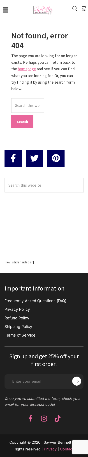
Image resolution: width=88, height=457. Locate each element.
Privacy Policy (17, 309)
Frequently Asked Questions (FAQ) (35, 301)
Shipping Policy (18, 326)
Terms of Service (20, 335)
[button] (30, 418)
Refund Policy (17, 318)
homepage (27, 68)
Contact (66, 449)
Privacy (50, 449)
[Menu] (5, 10)
